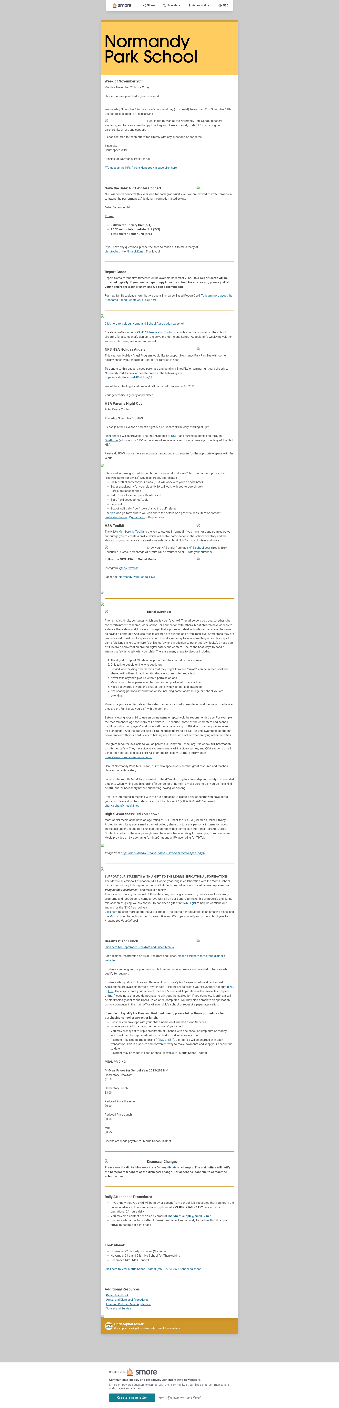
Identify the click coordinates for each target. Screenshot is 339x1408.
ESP (110, 991)
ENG (231, 987)
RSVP (175, 436)
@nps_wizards (129, 568)
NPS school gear (199, 547)
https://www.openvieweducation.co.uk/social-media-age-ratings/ (163, 853)
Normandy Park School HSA (137, 577)
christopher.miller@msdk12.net (124, 251)
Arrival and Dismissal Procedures (127, 1299)
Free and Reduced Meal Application (128, 1304)
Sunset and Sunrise (118, 1308)
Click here (111, 912)
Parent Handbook (117, 1295)
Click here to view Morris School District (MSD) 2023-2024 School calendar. (153, 1269)
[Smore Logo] (122, 5)
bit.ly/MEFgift (187, 903)
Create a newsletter (132, 1397)
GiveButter (111, 440)
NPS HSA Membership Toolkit (154, 332)
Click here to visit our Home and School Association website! (144, 323)
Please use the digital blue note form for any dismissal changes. (150, 1167)
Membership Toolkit (131, 531)
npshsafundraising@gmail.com (125, 517)
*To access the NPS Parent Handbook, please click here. (141, 167)
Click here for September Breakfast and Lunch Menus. (139, 947)
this (112, 513)
